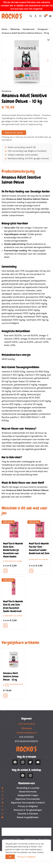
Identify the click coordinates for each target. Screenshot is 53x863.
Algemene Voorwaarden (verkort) (28, 802)
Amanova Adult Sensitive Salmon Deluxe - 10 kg (10, 676)
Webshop (15, 29)
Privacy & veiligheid (26, 857)
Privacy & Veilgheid (28, 806)
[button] (48, 60)
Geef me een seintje (14, 132)
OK (10, 857)
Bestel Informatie (27, 791)
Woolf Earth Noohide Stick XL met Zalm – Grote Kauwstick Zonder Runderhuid (13, 606)
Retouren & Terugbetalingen (28, 810)
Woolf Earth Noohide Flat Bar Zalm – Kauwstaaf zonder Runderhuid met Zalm (39, 548)
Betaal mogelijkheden (28, 817)
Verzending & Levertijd (27, 787)
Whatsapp (26, 728)
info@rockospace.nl (26, 732)
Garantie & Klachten (28, 813)
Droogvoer (43, 29)
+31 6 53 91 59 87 (26, 723)
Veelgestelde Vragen (27, 795)
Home (4, 29)
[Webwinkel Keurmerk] (26, 832)
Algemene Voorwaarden (27, 799)
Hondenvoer (29, 29)
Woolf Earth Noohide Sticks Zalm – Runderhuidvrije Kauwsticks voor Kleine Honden (13, 550)
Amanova (6, 91)
